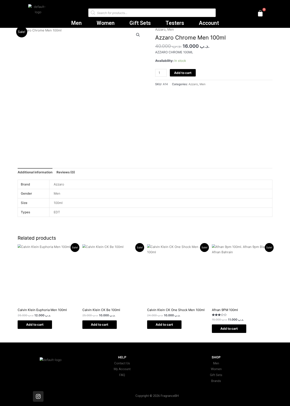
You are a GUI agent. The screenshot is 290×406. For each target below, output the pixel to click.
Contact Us (122, 363)
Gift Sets (140, 23)
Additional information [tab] (35, 172)
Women (106, 23)
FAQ (122, 375)
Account (209, 23)
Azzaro (160, 29)
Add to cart (182, 73)
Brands (216, 381)
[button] (138, 35)
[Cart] (260, 13)
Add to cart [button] (35, 325)
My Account (122, 369)
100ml (58, 203)
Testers (175, 23)
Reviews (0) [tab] (65, 172)
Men (76, 23)
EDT (57, 212)
